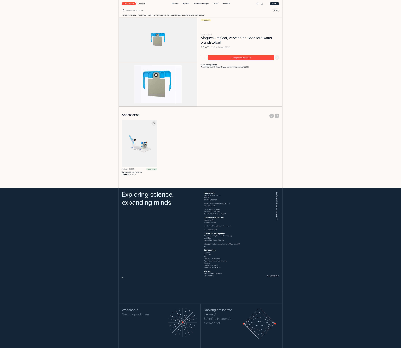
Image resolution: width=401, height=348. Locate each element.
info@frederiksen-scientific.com (220, 226)
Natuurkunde (142, 15)
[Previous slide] (271, 115)
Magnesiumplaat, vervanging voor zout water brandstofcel (188, 15)
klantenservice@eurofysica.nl (219, 204)
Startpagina (125, 15)
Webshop (133, 15)
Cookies (207, 263)
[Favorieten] (258, 3)
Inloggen (274, 3)
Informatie (207, 254)
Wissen (275, 10)
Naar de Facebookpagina (213, 273)
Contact (207, 252)
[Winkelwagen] (262, 3)
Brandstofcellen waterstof (161, 15)
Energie (150, 15)
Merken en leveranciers (212, 259)
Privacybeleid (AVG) (211, 265)
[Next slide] (277, 115)
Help (205, 256)
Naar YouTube (209, 276)
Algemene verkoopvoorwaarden (215, 261)
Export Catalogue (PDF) (212, 267)
